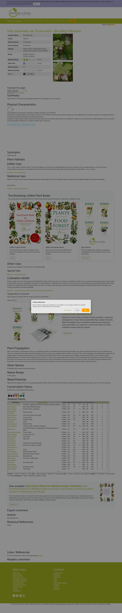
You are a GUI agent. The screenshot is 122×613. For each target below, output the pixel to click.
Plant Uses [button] (48, 21)
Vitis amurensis (12, 415)
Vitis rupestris (12, 469)
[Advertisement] (107, 62)
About (42, 21)
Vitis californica (12, 426)
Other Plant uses (18, 577)
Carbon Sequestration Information (42, 290)
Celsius (9, 300)
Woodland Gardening (19, 579)
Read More (13, 504)
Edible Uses (16, 573)
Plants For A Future (14, 21)
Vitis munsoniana (13, 454)
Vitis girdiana (11, 443)
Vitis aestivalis (12, 409)
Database (27, 21)
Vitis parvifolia (12, 460)
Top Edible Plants (18, 583)
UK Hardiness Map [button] (14, 125)
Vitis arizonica (12, 417)
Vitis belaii (11, 421)
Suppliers (62, 21)
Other (107, 402)
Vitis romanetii (12, 464)
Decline (77, 310)
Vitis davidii (11, 438)
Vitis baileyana (12, 419)
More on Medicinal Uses (21, 188)
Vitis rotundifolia (12, 466)
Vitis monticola (12, 451)
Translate (21, 93)
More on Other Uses (20, 274)
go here (40, 555)
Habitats (15, 589)
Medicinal (102, 402)
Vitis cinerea (11, 429)
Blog (67, 21)
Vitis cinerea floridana (14, 432)
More (12, 258)
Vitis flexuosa (12, 441)
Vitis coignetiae (12, 434)
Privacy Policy (67, 310)
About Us (57, 589)
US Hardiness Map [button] (28, 125)
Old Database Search (60, 583)
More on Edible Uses (20, 172)
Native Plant (35, 21)
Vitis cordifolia (12, 436)
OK (85, 310)
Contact (56, 587)
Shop (56, 21)
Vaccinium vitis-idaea (14, 404)
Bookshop (57, 575)
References (10, 172)
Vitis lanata (11, 449)
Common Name (42, 402)
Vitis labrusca (12, 445)
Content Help (58, 573)
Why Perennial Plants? (20, 581)
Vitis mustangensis (13, 456)
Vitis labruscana (12, 447)
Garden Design (17, 587)
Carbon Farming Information (22, 290)
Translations (17, 591)
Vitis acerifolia (12, 406)
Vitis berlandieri (12, 424)
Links (55, 581)
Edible (97, 402)
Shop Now (85, 258)
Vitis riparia (11, 462)
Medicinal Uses (17, 575)
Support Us (57, 577)
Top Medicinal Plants (19, 585)
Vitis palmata (11, 458)
